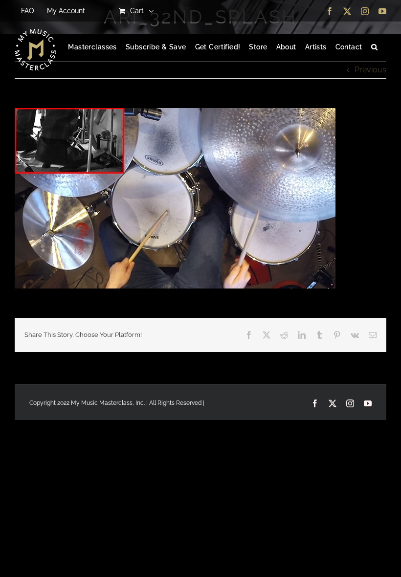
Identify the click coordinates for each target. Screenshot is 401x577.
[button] (374, 47)
